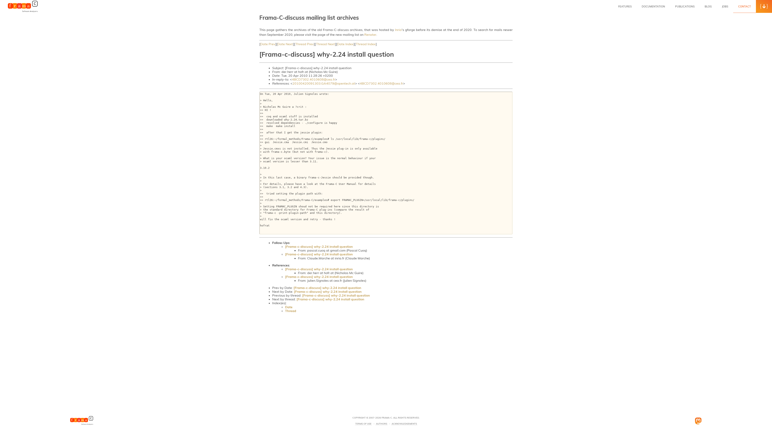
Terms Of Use (363, 424)
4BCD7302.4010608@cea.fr (313, 79)
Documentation (653, 6)
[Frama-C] (22, 12)
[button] (764, 6)
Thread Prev (304, 44)
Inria (398, 30)
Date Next (285, 44)
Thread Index (366, 44)
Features (625, 6)
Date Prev (267, 44)
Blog (708, 6)
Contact (744, 6)
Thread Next (325, 44)
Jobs (725, 6)
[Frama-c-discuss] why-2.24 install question (319, 247)
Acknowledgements (404, 424)
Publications (685, 6)
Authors (381, 424)
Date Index (345, 44)
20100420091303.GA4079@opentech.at (324, 83)
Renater (370, 35)
